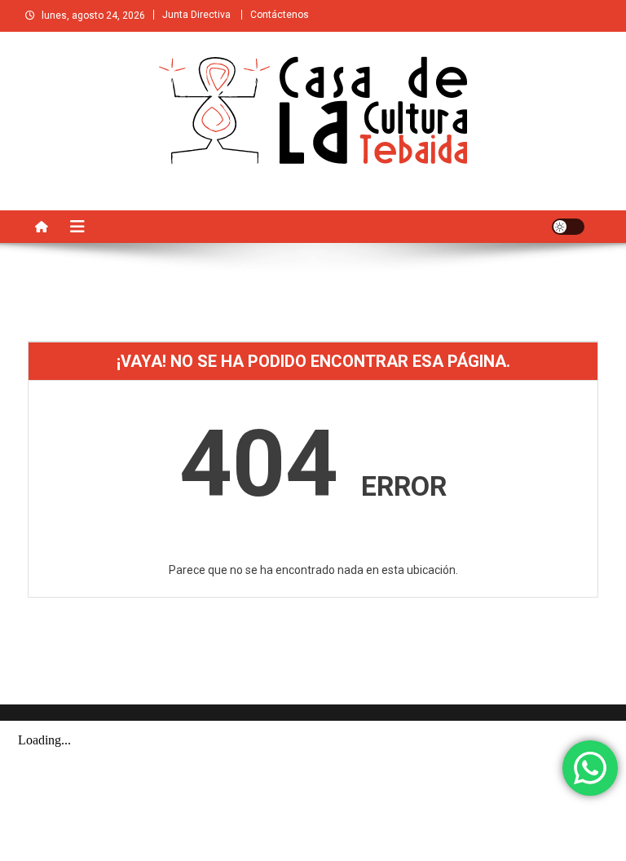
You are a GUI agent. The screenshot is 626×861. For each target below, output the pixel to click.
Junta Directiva (196, 14)
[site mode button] (568, 227)
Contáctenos (279, 14)
